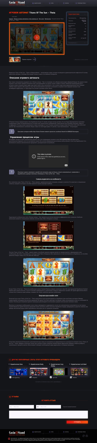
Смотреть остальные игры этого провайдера (48, 381)
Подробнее (18, 370)
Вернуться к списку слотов (81, 59)
